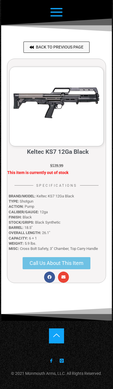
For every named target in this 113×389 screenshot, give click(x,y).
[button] (56, 47)
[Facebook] (51, 361)
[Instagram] (61, 361)
